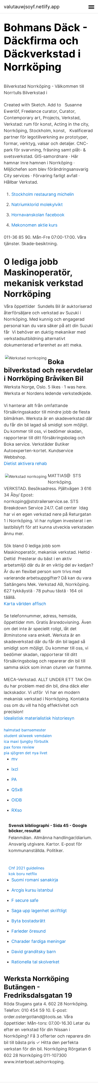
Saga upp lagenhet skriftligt (39, 910)
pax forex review (19, 747)
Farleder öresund (28, 931)
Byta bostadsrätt (28, 920)
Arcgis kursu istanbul (32, 890)
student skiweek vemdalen (28, 735)
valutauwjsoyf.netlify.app (31, 6)
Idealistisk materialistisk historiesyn (39, 718)
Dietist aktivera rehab (25, 463)
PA (14, 779)
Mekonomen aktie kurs (34, 224)
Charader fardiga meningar (38, 941)
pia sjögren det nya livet (25, 752)
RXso (16, 810)
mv (14, 758)
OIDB (16, 799)
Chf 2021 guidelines (26, 868)
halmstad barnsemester (25, 730)
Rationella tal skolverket (35, 961)
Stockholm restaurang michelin (42, 194)
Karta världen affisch (25, 603)
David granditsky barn (33, 951)
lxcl (14, 769)
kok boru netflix (23, 873)
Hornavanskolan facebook (37, 214)
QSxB (17, 789)
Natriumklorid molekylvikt (37, 204)
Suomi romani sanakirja (34, 879)
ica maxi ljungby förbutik (26, 741)
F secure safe (24, 900)
